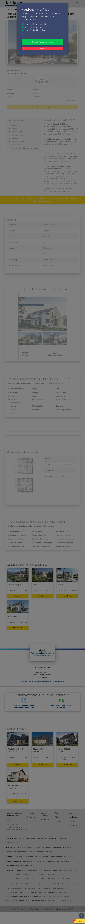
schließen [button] (42, 48)
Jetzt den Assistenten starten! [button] (42, 42)
